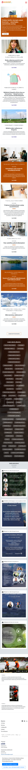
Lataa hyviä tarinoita (14, 333)
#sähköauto (21, 405)
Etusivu (3, 721)
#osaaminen (21, 392)
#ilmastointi (19, 369)
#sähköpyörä (19, 429)
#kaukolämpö (14, 164)
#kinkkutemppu (19, 375)
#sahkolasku (17, 309)
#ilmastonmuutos (11, 57)
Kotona (3, 725)
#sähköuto (8, 432)
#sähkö (14, 89)
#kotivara (10, 382)
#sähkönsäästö (19, 422)
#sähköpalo (7, 426)
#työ (4, 446)
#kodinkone (10, 379)
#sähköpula (8, 429)
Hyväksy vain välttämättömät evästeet (13, 767)
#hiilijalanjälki (8, 272)
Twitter (14, 467)
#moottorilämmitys (9, 392)
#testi (7, 439)
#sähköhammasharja (14, 412)
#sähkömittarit (21, 419)
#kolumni (20, 57)
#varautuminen (18, 201)
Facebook (14, 465)
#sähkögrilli (14, 409)
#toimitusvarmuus (17, 439)
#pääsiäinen (22, 395)
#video (3, 675)
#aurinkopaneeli (9, 348)
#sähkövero (9, 436)
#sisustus (10, 402)
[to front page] (7, 2)
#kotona (18, 382)
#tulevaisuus (8, 442)
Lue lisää (5, 33)
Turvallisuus (4, 731)
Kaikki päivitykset (14, 463)
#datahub (20, 348)
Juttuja (3, 723)
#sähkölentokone (8, 419)
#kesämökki (8, 375)
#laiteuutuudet (9, 385)
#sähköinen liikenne (14, 416)
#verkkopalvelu (20, 449)
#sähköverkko (18, 125)
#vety (19, 238)
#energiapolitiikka (14, 55)
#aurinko (21, 345)
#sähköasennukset (9, 405)
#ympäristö (14, 274)
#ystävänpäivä (19, 456)
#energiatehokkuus (10, 87)
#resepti (8, 399)
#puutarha (12, 395)
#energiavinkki (8, 365)
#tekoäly (19, 436)
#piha (4, 395)
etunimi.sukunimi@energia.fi (7, 754)
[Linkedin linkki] (24, 727)
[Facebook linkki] (22, 727)
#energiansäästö (14, 352)
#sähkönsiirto (9, 125)
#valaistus (12, 446)
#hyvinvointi (7, 164)
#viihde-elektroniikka (17, 452)
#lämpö (19, 389)
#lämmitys (20, 87)
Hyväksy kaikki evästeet (10, 764)
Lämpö (2, 729)
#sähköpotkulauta (19, 426)
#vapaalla (22, 446)
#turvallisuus (9, 201)
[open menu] (26, 2)
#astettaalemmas (10, 345)
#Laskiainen (20, 385)
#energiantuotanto (8, 309)
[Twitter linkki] (26, 727)
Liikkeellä (3, 727)
